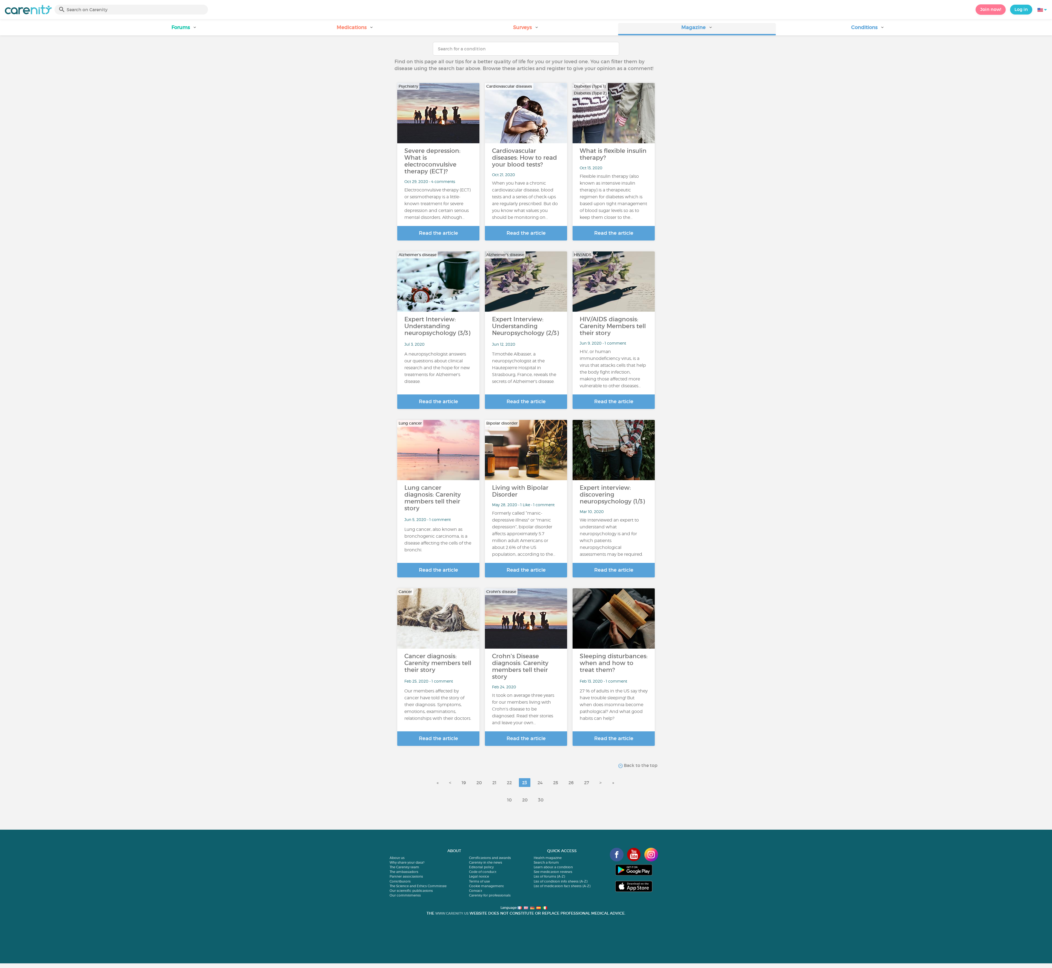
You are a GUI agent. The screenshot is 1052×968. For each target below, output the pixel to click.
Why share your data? (407, 862)
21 (494, 782)
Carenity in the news (485, 862)
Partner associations (406, 876)
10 (509, 800)
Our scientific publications (411, 891)
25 (555, 782)
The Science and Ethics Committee (418, 886)
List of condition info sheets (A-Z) (560, 881)
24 (540, 782)
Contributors (400, 881)
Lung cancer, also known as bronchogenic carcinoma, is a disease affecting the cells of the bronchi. (437, 539)
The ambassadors (404, 872)
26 (571, 782)
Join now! (990, 9)
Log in (1021, 9)
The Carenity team (404, 867)
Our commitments (405, 895)
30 (541, 800)
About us (397, 858)
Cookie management (486, 886)
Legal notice (479, 876)
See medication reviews (553, 872)
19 (464, 782)
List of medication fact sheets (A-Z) (562, 886)
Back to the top (640, 765)
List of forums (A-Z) (549, 876)
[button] (184, 29)
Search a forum (546, 862)
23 (524, 782)
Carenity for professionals (490, 895)
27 (586, 782)
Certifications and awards (490, 858)
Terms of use (479, 881)
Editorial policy (481, 867)
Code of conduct (482, 872)
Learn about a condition (553, 867)
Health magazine (548, 858)
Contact (475, 891)
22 (509, 782)
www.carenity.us (451, 913)
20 (479, 782)
